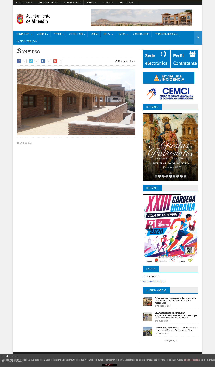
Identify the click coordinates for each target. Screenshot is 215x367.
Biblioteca (91, 2)
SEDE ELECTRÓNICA (24, 2)
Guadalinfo (107, 2)
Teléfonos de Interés (48, 2)
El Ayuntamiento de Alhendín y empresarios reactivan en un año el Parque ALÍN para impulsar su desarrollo (176, 315)
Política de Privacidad (27, 41)
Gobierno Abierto (141, 34)
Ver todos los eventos (154, 281)
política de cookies (192, 360)
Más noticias (170, 341)
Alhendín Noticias (72, 2)
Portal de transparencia (166, 34)
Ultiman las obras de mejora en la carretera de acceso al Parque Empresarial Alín (176, 329)
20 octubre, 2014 (126, 61)
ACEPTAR (109, 365)
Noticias (94, 34)
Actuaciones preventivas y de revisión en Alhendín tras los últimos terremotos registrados (175, 300)
